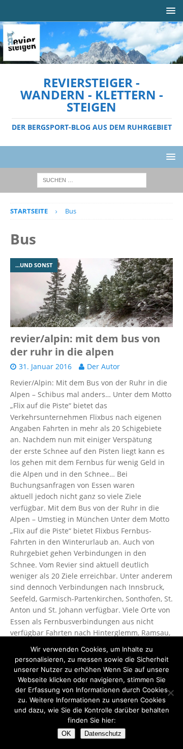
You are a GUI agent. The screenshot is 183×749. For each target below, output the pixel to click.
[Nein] (170, 693)
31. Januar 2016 (45, 366)
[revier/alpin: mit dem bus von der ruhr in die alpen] (91, 292)
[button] (169, 10)
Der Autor (103, 366)
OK (66, 733)
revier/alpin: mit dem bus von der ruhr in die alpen (85, 345)
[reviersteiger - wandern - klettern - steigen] (91, 58)
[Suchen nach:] (91, 179)
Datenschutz (102, 733)
